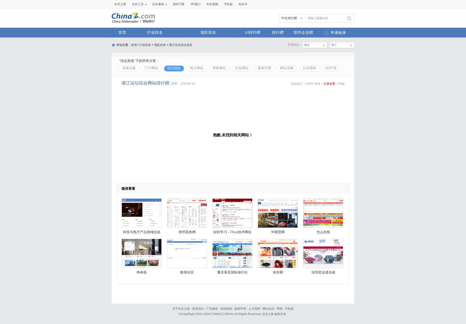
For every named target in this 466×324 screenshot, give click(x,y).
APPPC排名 (313, 83)
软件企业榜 (303, 32)
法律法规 (129, 68)
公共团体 (309, 68)
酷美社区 (187, 272)
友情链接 (226, 308)
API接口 (195, 4)
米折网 (278, 272)
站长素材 (158, 4)
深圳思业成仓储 (323, 272)
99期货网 (278, 232)
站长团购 (212, 4)
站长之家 (120, 4)
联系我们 (198, 308)
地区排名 (208, 32)
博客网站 (219, 68)
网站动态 (268, 308)
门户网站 (151, 68)
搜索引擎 (264, 68)
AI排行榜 (252, 32)
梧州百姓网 (187, 232)
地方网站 (196, 68)
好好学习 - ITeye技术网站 (232, 232)
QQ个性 (331, 68)
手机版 (289, 308)
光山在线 (323, 232)
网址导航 (287, 68)
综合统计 (297, 83)
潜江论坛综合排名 (180, 45)
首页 (122, 32)
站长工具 (138, 4)
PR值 (341, 83)
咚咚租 (142, 272)
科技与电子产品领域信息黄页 (141, 233)
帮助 (280, 308)
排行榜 (278, 32)
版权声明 (240, 308)
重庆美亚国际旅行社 (232, 272)
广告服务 (212, 308)
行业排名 (155, 32)
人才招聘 (254, 308)
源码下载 (178, 4)
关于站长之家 (181, 308)
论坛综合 (174, 68)
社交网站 (242, 68)
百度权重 (329, 83)
